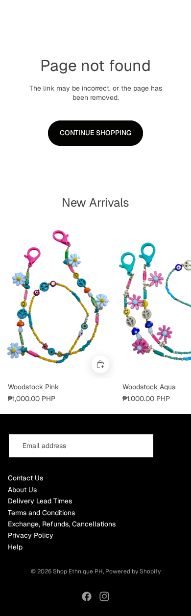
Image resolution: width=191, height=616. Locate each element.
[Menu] (11, 11)
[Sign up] (170, 445)
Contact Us (25, 478)
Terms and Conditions (41, 512)
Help (15, 547)
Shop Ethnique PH (78, 571)
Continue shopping (95, 132)
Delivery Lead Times (40, 501)
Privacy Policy (30, 535)
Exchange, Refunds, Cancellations (62, 524)
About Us (22, 489)
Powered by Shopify (133, 571)
